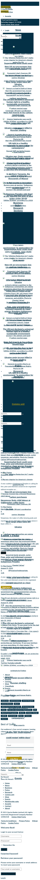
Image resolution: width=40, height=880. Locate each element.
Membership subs (12, 801)
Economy (20, 224)
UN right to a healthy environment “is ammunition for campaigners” (18, 248)
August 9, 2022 (7, 475)
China (4, 710)
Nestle (22, 713)
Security (20, 429)
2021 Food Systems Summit (11, 707)
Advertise (9, 12)
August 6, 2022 (7, 603)
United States (15, 701)
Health (20, 227)
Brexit (17, 704)
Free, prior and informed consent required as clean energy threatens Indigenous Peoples (18, 310)
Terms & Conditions (9, 768)
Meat (21, 716)
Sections (18, 210)
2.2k (2, 514)
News (18, 30)
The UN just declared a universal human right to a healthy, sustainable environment (18, 102)
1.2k (2, 479)
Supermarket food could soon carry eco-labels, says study (18, 52)
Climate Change (32, 713)
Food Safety (20, 418)
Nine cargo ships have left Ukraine (18, 83)
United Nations (7, 704)
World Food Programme (9, 713)
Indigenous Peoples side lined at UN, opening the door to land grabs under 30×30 (18, 196)
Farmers (28, 716)
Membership (6, 7)
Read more (6, 587)
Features (20, 42)
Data (20, 218)
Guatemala (10, 437)
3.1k (2, 638)
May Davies (7, 472)
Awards (8, 16)
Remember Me (9, 845)
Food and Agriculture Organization (19, 710)
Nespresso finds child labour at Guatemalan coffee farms (15, 501)
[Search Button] (1, 41)
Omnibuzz (5, 11)
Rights (20, 240)
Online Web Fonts (18, 764)
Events (18, 778)
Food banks (13, 716)
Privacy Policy (24, 768)
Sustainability (20, 434)
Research (18, 371)
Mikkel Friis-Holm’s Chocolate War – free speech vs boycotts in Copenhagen (19, 632)
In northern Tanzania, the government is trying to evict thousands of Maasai (18, 176)
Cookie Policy (13, 770)
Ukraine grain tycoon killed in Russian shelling (18, 129)
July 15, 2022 (6, 636)
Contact (8, 681)
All (20, 38)
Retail (20, 215)
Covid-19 (20, 397)
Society (20, 220)
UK (20, 399)
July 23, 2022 (6, 620)
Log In (3, 878)
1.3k (2, 661)
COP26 (4, 716)
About (7, 4)
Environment (20, 222)
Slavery (4, 719)
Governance (20, 231)
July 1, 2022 (5, 658)
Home (3, 437)
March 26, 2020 (7, 509)
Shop (18, 406)
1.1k (2, 605)
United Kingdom (28, 701)
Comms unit (18, 404)
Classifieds (9, 686)
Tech (20, 243)
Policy (18, 205)
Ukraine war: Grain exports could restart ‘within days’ (18, 157)
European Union (28, 707)
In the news (20, 40)
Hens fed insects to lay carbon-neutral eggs (18, 114)
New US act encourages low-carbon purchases (18, 68)
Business (18, 203)
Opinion (20, 45)
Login (7, 30)
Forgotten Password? (9, 854)
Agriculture (20, 439)
